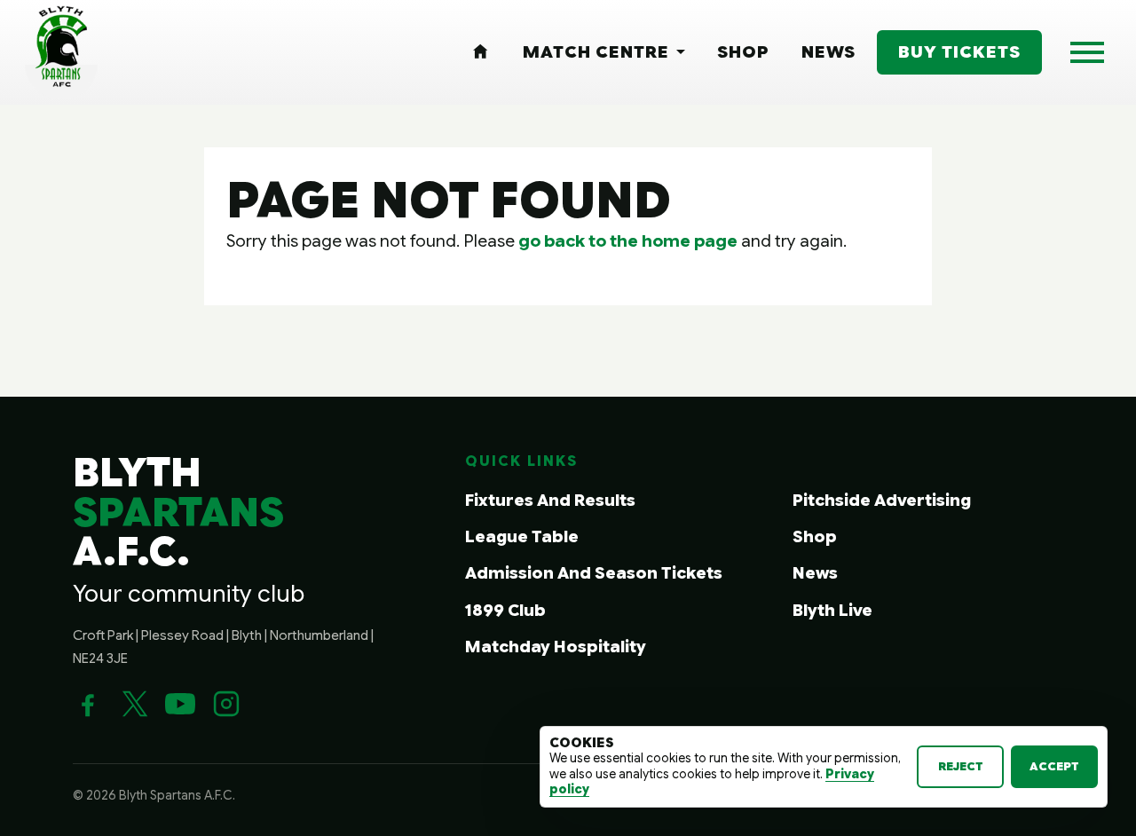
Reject (960, 766)
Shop (815, 536)
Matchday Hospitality (555, 646)
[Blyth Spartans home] (61, 52)
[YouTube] (180, 704)
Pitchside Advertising (882, 500)
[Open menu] (1087, 52)
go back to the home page (628, 240)
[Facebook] (88, 704)
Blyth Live (832, 610)
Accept (1054, 766)
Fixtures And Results (550, 500)
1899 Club (505, 610)
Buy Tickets (959, 51)
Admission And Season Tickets (593, 573)
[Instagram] (226, 704)
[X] (134, 704)
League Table (522, 536)
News (815, 573)
